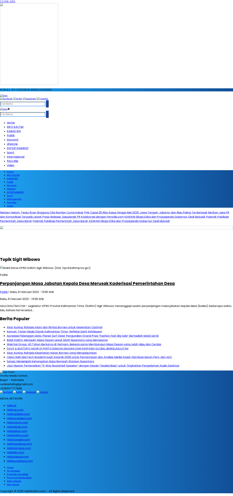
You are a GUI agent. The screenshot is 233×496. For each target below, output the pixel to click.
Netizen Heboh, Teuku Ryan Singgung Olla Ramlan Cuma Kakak (41, 212)
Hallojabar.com (17, 431)
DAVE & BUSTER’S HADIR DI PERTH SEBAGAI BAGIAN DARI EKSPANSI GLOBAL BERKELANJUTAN (67, 349)
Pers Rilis (12, 161)
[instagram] (29, 98)
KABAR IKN (14, 131)
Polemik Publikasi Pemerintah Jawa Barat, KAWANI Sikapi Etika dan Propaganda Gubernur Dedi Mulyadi (101, 221)
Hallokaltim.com (17, 435)
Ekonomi (12, 140)
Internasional (15, 157)
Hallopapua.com (18, 457)
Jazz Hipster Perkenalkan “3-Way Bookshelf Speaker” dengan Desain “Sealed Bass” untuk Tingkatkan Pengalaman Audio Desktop (93, 366)
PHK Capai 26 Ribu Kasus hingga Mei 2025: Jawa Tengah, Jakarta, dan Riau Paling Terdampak (145, 212)
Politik (11, 135)
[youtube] (42, 98)
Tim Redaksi (13, 470)
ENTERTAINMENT (18, 148)
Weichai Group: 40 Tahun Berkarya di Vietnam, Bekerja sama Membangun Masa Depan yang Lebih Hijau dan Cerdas (84, 344)
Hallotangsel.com (18, 440)
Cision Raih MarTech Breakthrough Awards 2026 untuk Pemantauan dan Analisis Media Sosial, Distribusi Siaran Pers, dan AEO (89, 357)
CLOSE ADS (8, 1)
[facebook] (6, 98)
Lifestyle (12, 144)
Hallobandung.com (19, 444)
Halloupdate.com (18, 414)
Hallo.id (11, 406)
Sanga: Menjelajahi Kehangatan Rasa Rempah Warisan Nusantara (50, 361)
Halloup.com (15, 410)
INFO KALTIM (15, 127)
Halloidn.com (15, 452)
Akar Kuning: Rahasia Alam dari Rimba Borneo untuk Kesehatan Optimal (54, 327)
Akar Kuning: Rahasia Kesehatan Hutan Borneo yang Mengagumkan (52, 353)
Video (10, 165)
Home (11, 123)
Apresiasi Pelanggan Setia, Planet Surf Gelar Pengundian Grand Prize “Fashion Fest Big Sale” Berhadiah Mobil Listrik (83, 336)
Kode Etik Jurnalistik (17, 474)
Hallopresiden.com (19, 418)
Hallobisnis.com (17, 427)
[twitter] (17, 98)
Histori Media (14, 481)
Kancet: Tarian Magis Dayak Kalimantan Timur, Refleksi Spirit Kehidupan (54, 332)
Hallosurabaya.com (20, 461)
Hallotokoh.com (17, 423)
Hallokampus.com (19, 448)
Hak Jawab (13, 484)
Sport (10, 152)
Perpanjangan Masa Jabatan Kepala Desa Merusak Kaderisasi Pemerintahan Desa (87, 283)
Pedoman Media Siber (19, 477)
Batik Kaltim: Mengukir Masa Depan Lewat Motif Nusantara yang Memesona (57, 340)
